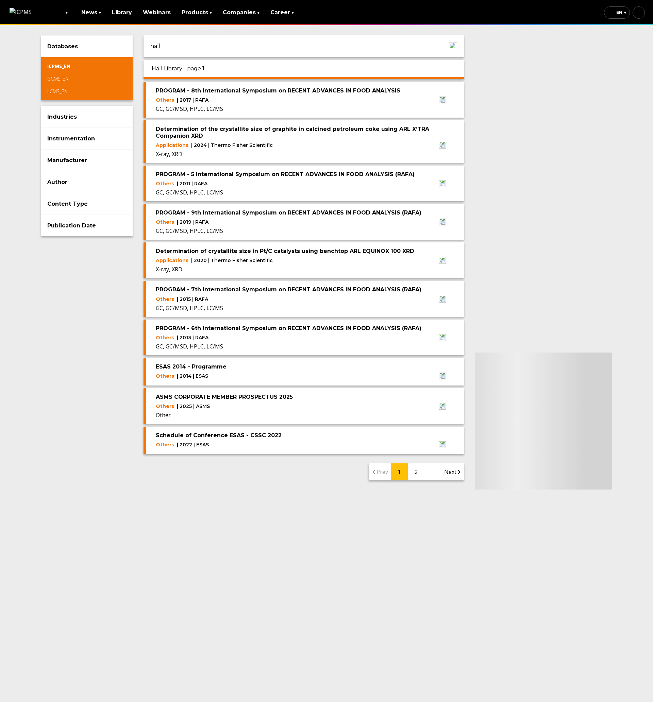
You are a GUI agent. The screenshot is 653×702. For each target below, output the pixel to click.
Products (197, 12)
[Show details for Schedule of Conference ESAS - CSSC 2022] (442, 445)
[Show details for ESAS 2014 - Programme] (442, 376)
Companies (241, 12)
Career (282, 12)
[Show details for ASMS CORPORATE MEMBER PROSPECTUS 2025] (442, 407)
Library (122, 12)
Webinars (157, 12)
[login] (639, 12)
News (91, 12)
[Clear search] (453, 46)
